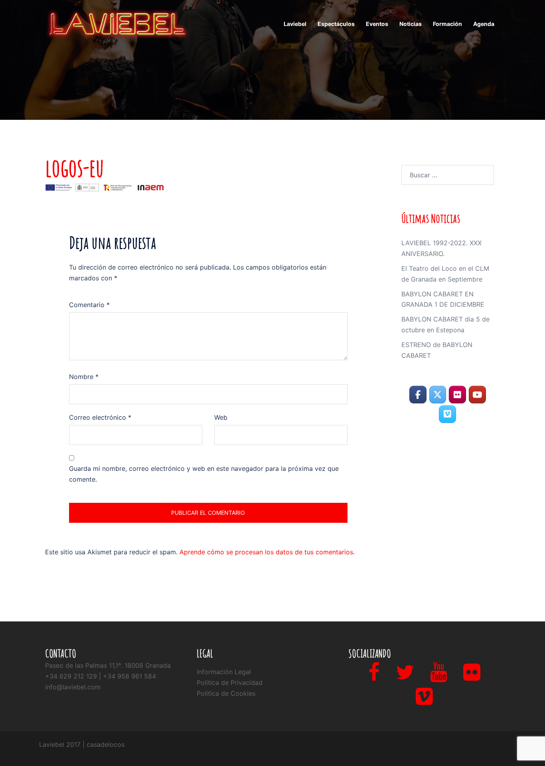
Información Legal (224, 672)
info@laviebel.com (73, 687)
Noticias (410, 23)
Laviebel (295, 23)
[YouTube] (438, 677)
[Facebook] (374, 677)
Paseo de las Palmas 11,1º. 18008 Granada (108, 665)
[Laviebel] (117, 23)
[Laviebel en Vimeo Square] (447, 414)
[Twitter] (405, 677)
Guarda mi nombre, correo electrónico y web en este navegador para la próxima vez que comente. (204, 473)
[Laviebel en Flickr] (457, 395)
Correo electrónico (100, 417)
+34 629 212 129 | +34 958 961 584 (100, 676)
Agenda (483, 23)
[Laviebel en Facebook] (418, 395)
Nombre (84, 377)
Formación (447, 23)
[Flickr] (471, 677)
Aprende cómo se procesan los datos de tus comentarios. (267, 552)
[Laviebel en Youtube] (477, 395)
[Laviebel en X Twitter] (437, 395)
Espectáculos (336, 23)
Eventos (377, 23)
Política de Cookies (226, 693)
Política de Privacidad (230, 683)
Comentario (89, 305)
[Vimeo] (424, 701)
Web (220, 417)
